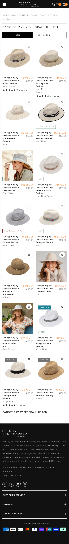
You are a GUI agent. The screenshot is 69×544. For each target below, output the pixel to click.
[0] (58, 4)
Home (5, 15)
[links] (5, 484)
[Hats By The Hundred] (29, 4)
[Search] (53, 4)
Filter (17, 35)
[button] (29, 46)
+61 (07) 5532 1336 (11, 475)
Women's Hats (19, 15)
